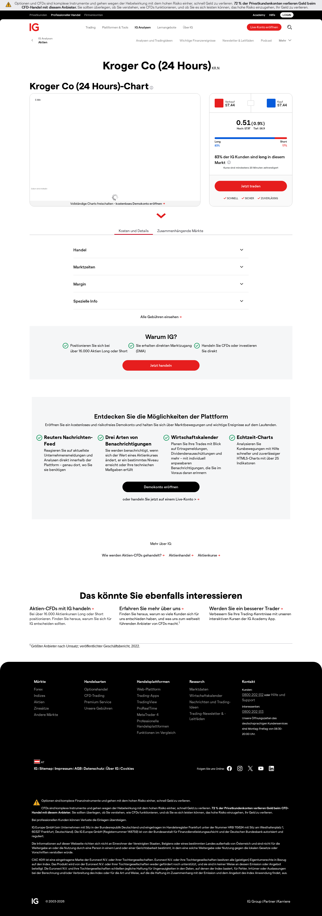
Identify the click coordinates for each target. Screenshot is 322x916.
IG (35, 768)
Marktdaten (198, 689)
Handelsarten (95, 681)
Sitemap (46, 768)
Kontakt (248, 681)
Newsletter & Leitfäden (238, 40)
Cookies (127, 768)
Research (197, 681)
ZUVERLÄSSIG (269, 198)
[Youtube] (261, 768)
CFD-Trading (94, 695)
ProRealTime (147, 708)
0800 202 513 (253, 711)
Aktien (39, 702)
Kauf (280, 101)
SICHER (249, 198)
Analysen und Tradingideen (154, 40)
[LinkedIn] (271, 768)
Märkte (40, 681)
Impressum (64, 768)
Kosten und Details (134, 231)
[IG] (34, 27)
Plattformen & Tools (115, 27)
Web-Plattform (149, 689)
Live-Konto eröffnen (264, 27)
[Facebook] (229, 768)
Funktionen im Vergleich (156, 732)
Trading (91, 27)
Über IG (188, 27)
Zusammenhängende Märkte (180, 231)
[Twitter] (250, 768)
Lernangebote (166, 27)
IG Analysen (143, 27)
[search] (289, 27)
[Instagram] (239, 768)
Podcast (266, 40)
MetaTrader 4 (148, 714)
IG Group (254, 901)
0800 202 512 (253, 694)
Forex (38, 689)
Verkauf (230, 101)
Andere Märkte (46, 714)
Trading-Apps (148, 695)
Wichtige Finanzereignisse (198, 40)
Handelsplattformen (153, 681)
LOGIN (287, 14)
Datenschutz (94, 768)
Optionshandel (96, 689)
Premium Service (97, 702)
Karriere (283, 901)
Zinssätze (41, 708)
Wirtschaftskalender (205, 695)
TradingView (147, 702)
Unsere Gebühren (98, 708)
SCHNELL (232, 198)
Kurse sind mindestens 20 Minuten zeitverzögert (250, 167)
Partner (269, 901)
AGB (78, 768)
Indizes (39, 695)
